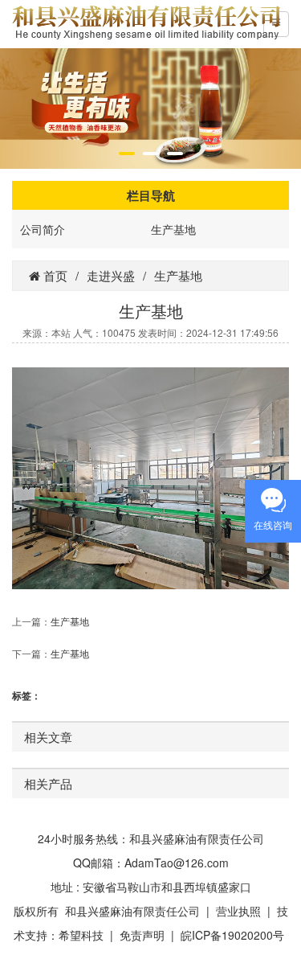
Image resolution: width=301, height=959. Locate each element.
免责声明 (142, 935)
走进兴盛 (111, 275)
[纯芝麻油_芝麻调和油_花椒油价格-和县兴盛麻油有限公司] (146, 20)
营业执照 (238, 911)
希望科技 (81, 935)
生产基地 (173, 229)
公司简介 (42, 229)
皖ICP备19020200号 (232, 935)
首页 (53, 275)
